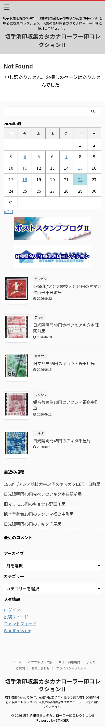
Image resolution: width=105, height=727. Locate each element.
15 (80, 168)
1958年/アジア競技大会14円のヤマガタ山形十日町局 (52, 484)
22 (80, 179)
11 (24, 168)
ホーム (16, 662)
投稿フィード (16, 617)
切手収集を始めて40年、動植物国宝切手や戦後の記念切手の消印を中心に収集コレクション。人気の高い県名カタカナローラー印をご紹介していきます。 (52, 702)
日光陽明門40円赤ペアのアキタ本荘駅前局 (43, 494)
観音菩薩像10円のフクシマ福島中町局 (39, 514)
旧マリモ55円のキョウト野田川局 (64, 363)
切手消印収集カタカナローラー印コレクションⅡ (52, 40)
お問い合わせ (40, 668)
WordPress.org (17, 630)
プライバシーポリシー (71, 668)
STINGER (62, 720)
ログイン (12, 610)
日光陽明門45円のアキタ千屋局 (62, 440)
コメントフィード (20, 623)
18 (24, 179)
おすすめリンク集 (40, 662)
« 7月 (8, 211)
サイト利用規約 (69, 662)
